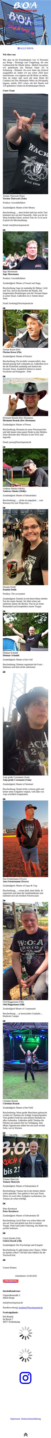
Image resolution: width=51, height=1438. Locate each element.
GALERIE (26, 25)
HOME (10, 20)
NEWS (20, 20)
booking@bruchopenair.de (31, 1307)
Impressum (15, 1419)
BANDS (30, 20)
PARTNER (20, 31)
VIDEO (32, 31)
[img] (25, 7)
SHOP (39, 20)
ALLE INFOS (12, 25)
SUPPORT (39, 25)
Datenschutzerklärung (31, 1419)
